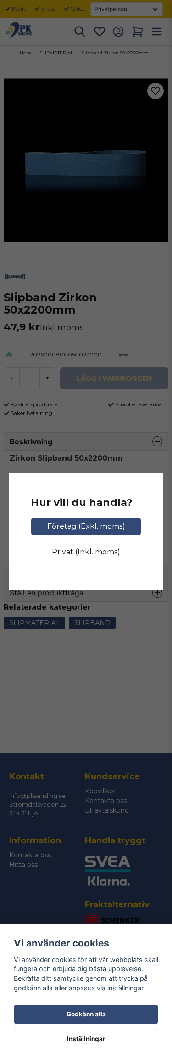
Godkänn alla (86, 1014)
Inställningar (86, 1038)
